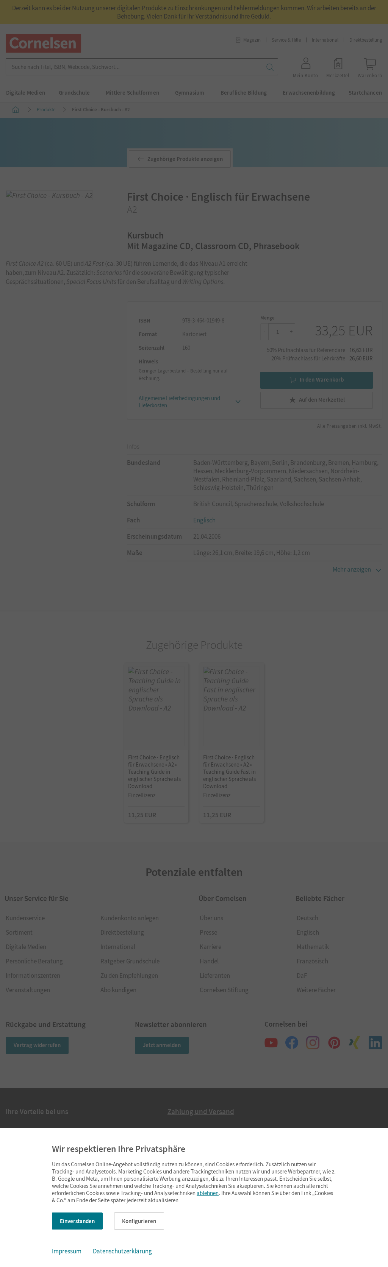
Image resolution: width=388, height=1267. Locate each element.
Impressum (66, 1251)
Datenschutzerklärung (122, 1251)
